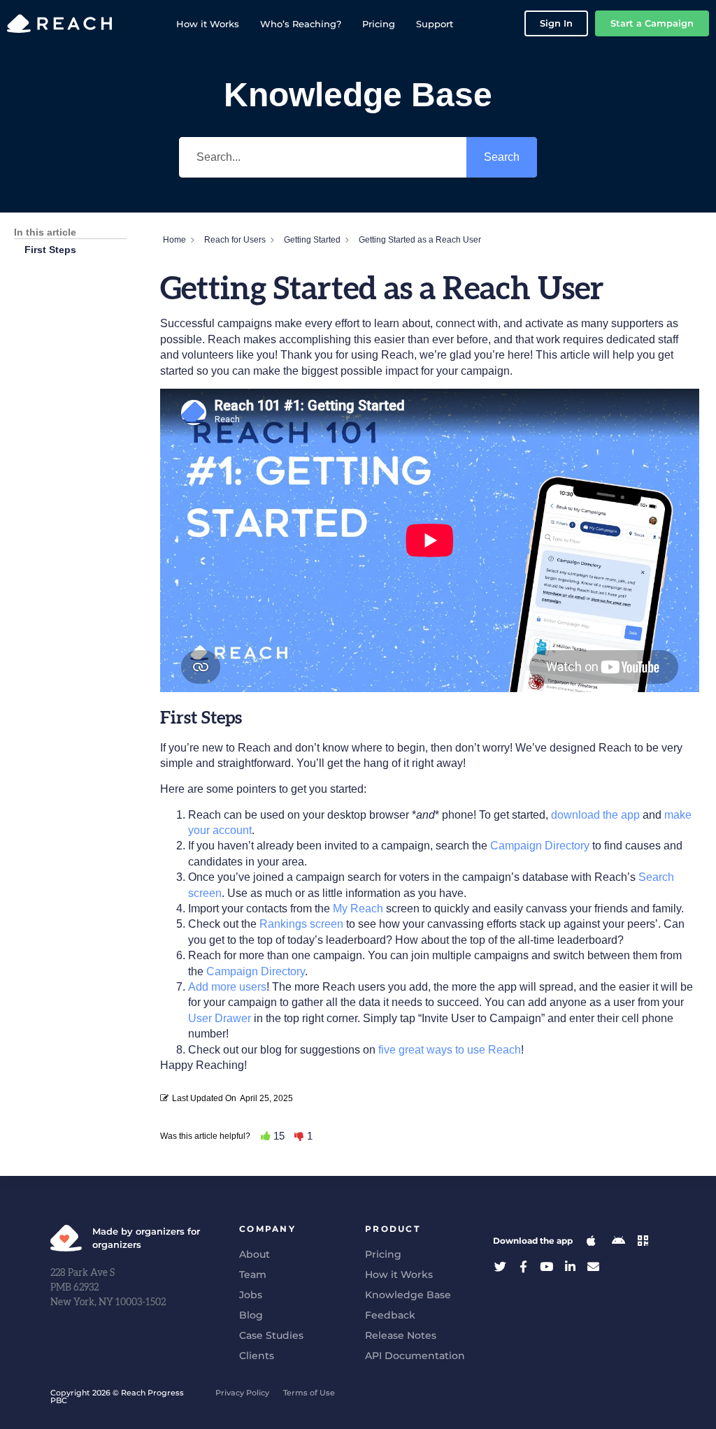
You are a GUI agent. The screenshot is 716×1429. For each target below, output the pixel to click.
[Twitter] (500, 1266)
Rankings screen (301, 924)
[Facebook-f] (523, 1266)
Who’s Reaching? (300, 23)
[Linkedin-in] (570, 1266)
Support (434, 23)
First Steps (50, 249)
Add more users (227, 987)
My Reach (358, 908)
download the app (595, 815)
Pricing (378, 23)
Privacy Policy (242, 1393)
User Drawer (219, 1018)
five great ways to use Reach (449, 1050)
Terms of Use (309, 1393)
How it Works (207, 23)
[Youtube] (546, 1266)
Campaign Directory (539, 846)
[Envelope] (593, 1266)
